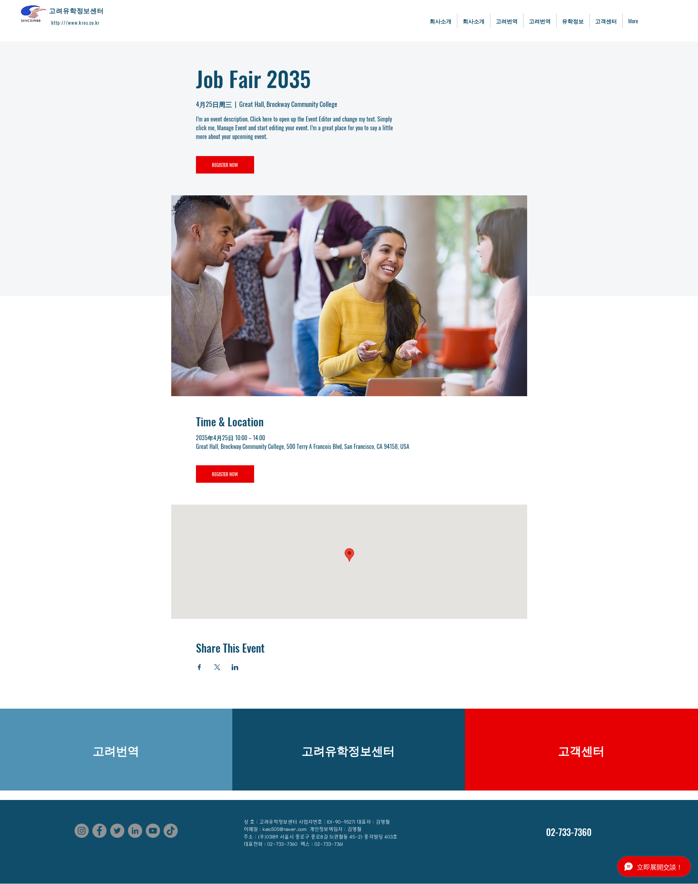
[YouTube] (153, 831)
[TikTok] (171, 831)
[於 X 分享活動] (217, 667)
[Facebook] (99, 831)
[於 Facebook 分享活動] (199, 667)
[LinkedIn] (135, 831)
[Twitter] (117, 831)
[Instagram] (82, 831)
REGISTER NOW (225, 164)
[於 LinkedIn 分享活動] (235, 667)
